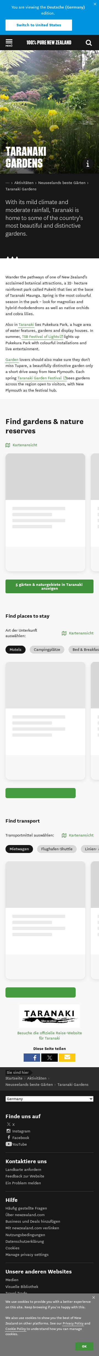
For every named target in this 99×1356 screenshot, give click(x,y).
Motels (15, 649)
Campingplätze (47, 649)
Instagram (21, 1131)
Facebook (20, 1137)
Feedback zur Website (25, 1176)
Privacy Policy (73, 1323)
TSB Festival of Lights (42, 336)
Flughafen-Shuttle (57, 849)
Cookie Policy (16, 1329)
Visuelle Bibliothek (22, 1286)
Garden (12, 359)
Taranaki (26, 324)
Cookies (13, 1248)
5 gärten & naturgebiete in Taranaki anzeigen (50, 586)
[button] (9, 42)
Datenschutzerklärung (25, 1241)
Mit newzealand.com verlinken (32, 1228)
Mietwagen (19, 849)
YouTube (19, 1144)
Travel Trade (16, 1293)
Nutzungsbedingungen (25, 1235)
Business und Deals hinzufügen (33, 1221)
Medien (12, 1280)
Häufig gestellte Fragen (26, 1208)
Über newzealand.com (25, 1215)
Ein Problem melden (23, 1183)
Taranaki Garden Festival (42, 377)
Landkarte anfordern (23, 1169)
